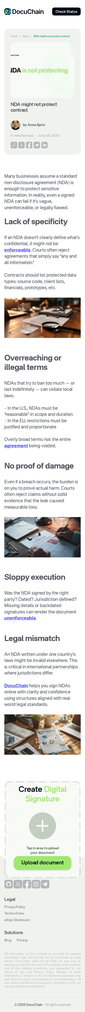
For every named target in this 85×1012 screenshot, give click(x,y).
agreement (16, 446)
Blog (25, 36)
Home (14, 36)
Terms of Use (14, 913)
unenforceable (20, 618)
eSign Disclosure (17, 920)
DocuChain (16, 686)
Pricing (22, 940)
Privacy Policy (14, 907)
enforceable (17, 250)
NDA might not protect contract (52, 36)
